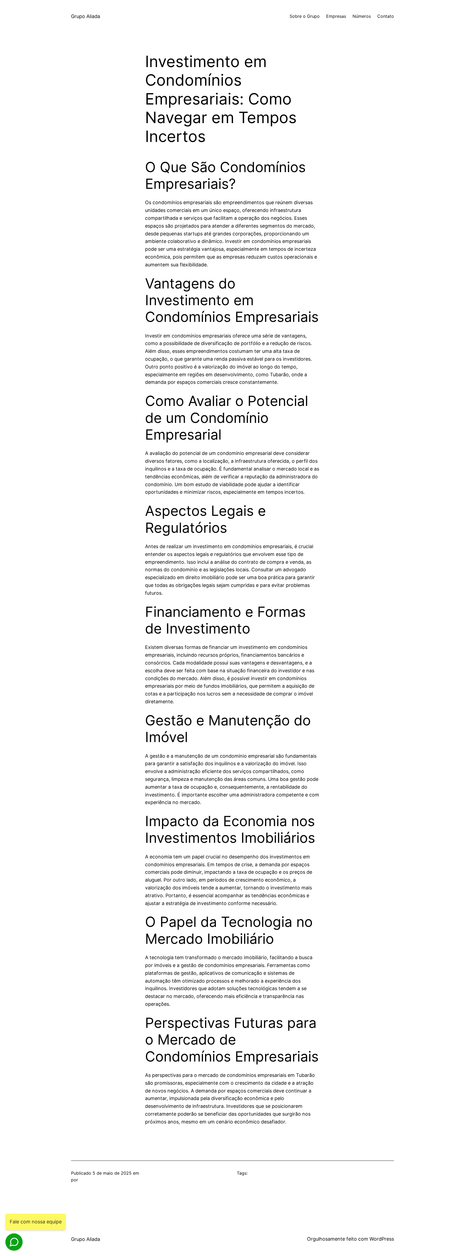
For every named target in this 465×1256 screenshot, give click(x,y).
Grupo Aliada (85, 16)
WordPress (381, 1239)
